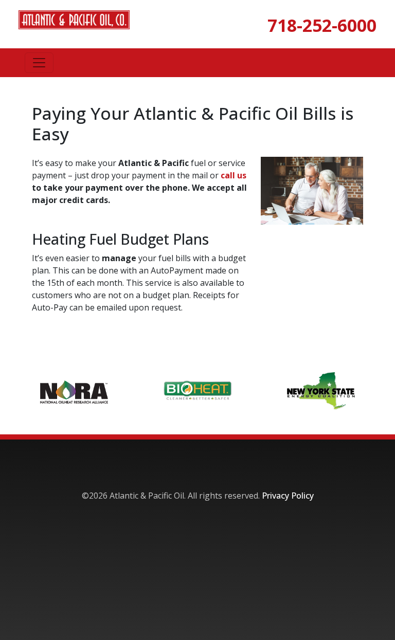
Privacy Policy (288, 495)
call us (233, 175)
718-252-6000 (321, 25)
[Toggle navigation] (39, 62)
